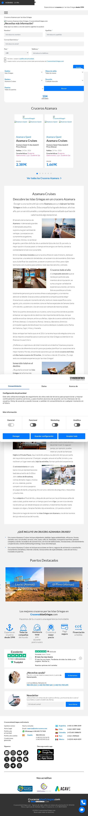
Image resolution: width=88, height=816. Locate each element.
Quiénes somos (9, 726)
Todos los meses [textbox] (50, 73)
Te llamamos (72, 675)
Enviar (78, 67)
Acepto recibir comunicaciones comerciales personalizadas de (35, 61)
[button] (37, 173)
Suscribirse (73, 704)
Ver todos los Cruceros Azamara (43, 178)
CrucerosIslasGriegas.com (13, 722)
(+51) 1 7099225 (73, 736)
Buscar (64, 88)
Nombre (7, 30)
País (6, 49)
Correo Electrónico (11, 40)
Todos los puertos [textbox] (10, 90)
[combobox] (23, 72)
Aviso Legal (8, 728)
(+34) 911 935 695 (61, 685)
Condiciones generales (8, 739)
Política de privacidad (8, 732)
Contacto (25, 722)
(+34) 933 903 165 (45, 685)
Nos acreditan (44, 777)
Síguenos (7, 746)
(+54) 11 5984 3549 (74, 726)
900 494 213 (32, 685)
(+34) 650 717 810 (39, 731)
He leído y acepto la (20, 59)
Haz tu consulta (27, 726)
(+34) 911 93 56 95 (42, 737)
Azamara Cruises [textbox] (10, 81)
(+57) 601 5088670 (74, 732)
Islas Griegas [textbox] (9, 73)
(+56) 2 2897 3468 (73, 729)
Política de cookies (10, 736)
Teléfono (35, 49)
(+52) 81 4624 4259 (74, 739)
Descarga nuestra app (44, 746)
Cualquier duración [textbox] (51, 81)
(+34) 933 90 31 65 (42, 739)
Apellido (48, 30)
